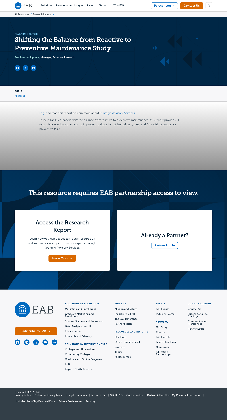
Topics (118, 352)
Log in (43, 113)
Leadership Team (166, 342)
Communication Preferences (197, 322)
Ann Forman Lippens (27, 57)
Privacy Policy (23, 395)
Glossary (120, 347)
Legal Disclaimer (77, 395)
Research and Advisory (78, 336)
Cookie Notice (134, 395)
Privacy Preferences (70, 401)
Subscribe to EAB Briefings (198, 315)
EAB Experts (163, 337)
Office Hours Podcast (127, 342)
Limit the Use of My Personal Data (35, 401)
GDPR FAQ (116, 395)
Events (91, 5)
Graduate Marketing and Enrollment (79, 315)
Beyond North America (78, 369)
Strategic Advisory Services (117, 113)
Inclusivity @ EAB (125, 314)
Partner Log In (164, 5)
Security (91, 401)
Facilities (20, 95)
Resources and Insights (69, 5)
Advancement (73, 331)
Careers (160, 332)
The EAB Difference (126, 319)
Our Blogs (120, 337)
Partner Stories (123, 323)
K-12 (67, 364)
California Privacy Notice (49, 395)
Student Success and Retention (84, 321)
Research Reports (42, 14)
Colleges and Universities (80, 349)
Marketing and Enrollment (80, 309)
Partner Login (196, 328)
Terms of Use (98, 395)
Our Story (162, 327)
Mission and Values (126, 309)
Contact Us (192, 5)
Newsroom (162, 347)
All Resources (22, 14)
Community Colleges (77, 354)
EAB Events (162, 309)
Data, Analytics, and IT (78, 326)
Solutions (46, 5)
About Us (104, 5)
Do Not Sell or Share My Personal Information (174, 395)
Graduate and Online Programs (83, 359)
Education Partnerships (163, 353)
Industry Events (165, 314)
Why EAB (118, 5)
